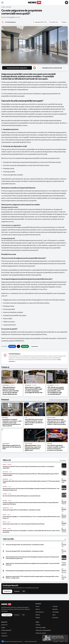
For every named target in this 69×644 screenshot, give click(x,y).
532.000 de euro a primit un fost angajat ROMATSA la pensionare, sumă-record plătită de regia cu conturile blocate (56, 390)
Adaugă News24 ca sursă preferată (52, 68)
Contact (38, 624)
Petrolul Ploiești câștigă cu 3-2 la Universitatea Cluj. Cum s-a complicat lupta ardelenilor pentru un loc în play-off (31, 517)
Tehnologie (55, 612)
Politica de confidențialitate (43, 630)
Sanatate (55, 609)
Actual (37, 606)
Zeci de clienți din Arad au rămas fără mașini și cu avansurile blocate (21, 496)
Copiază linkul (34, 346)
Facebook (12, 346)
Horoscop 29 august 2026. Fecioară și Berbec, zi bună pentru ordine (21, 510)
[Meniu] (2, 2)
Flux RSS (61, 641)
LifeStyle (55, 606)
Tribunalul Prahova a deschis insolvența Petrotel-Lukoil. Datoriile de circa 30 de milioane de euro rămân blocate (11, 390)
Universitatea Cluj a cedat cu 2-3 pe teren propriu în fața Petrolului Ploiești (23, 524)
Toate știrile (63, 460)
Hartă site (55, 641)
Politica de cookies (41, 633)
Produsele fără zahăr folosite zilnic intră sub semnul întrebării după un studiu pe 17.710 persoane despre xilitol (31, 481)
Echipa (3, 627)
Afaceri (38, 609)
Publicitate (4, 636)
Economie (55, 617)
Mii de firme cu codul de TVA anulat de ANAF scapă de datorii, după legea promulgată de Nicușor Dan (33, 389)
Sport (54, 614)
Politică (38, 617)
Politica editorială (6, 630)
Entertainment (40, 612)
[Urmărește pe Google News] (66, 2)
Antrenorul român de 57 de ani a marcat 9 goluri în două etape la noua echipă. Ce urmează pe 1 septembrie (28, 467)
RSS (24, 591)
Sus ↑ (66, 641)
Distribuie (64, 22)
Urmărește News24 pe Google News (17, 68)
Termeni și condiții (40, 627)
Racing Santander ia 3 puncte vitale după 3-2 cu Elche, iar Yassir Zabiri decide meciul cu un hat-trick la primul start (31, 531)
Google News (7, 591)
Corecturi (4, 633)
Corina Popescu (14, 354)
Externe (38, 614)
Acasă (3, 7)
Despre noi (4, 624)
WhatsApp (25, 346)
